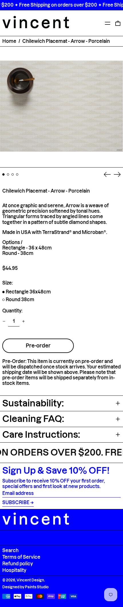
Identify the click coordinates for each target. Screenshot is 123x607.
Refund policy (17, 563)
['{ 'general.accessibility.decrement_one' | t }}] (4, 321)
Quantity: (12, 310)
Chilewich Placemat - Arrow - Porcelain (66, 41)
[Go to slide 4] (17, 174)
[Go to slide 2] (8, 174)
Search (10, 550)
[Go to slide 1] (3, 174)
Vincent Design (30, 580)
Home (9, 41)
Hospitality (14, 570)
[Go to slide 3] (12, 174)
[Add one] (23, 321)
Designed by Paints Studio (25, 587)
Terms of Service (21, 557)
